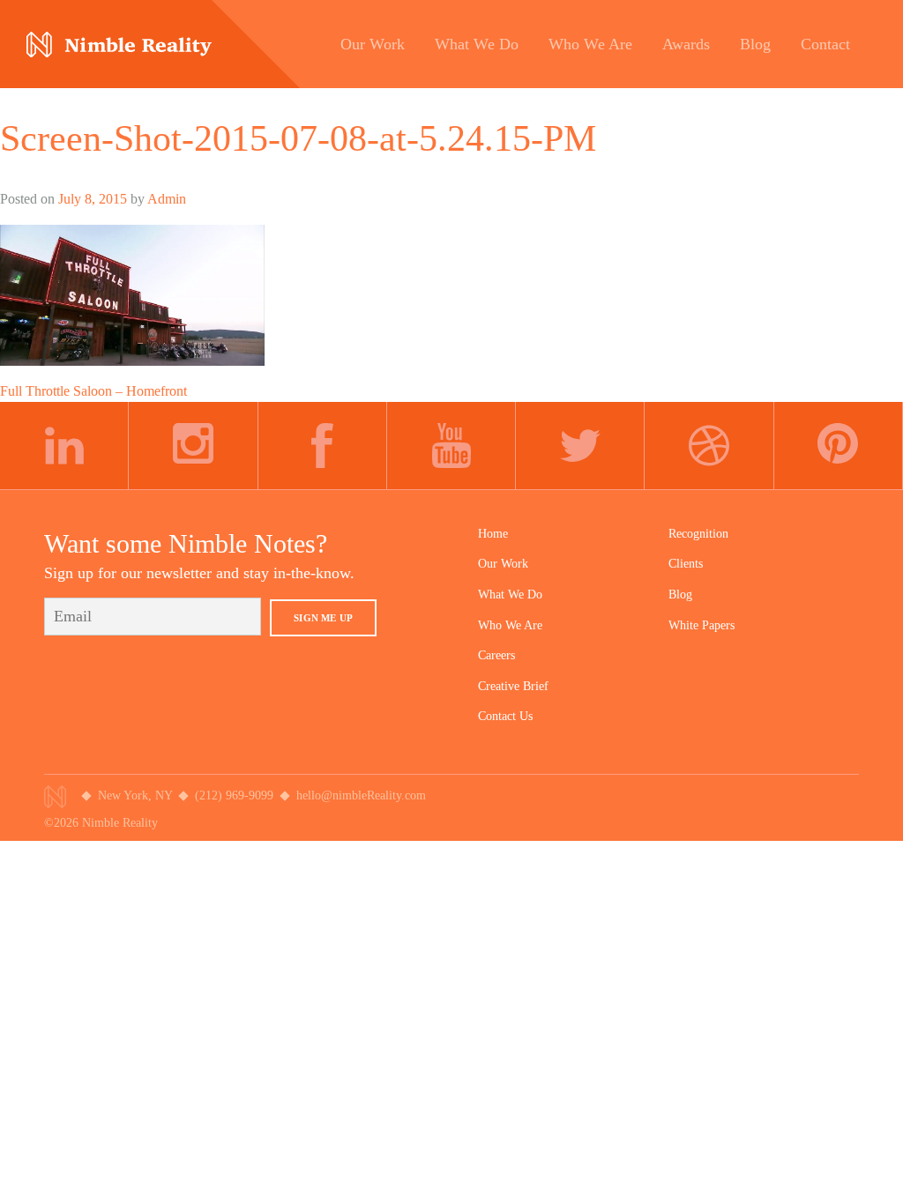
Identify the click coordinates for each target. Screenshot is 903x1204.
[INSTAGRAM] (193, 446)
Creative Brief (513, 686)
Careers (496, 655)
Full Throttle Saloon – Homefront (93, 390)
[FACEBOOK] (322, 446)
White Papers (701, 625)
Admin (166, 198)
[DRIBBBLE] (709, 446)
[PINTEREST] (838, 446)
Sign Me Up (323, 618)
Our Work (503, 563)
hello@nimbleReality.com (361, 795)
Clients (685, 563)
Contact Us (505, 716)
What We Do (510, 594)
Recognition (698, 533)
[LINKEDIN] (64, 446)
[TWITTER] (580, 446)
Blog (680, 594)
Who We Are (510, 625)
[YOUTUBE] (451, 446)
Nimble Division (119, 44)
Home (493, 533)
